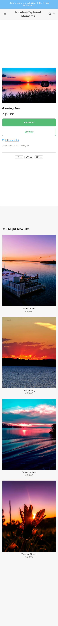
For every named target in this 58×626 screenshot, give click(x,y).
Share (20, 157)
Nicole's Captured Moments (28, 14)
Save (40, 157)
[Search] (50, 14)
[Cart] (55, 14)
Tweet (30, 157)
